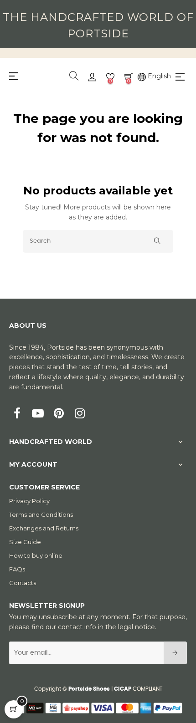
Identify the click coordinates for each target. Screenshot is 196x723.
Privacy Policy (29, 500)
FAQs (17, 569)
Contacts (22, 582)
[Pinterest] (59, 414)
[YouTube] (38, 414)
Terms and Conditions (41, 514)
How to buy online (35, 555)
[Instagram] (80, 414)
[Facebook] (17, 414)
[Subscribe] (175, 653)
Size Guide (25, 541)
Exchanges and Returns (43, 528)
